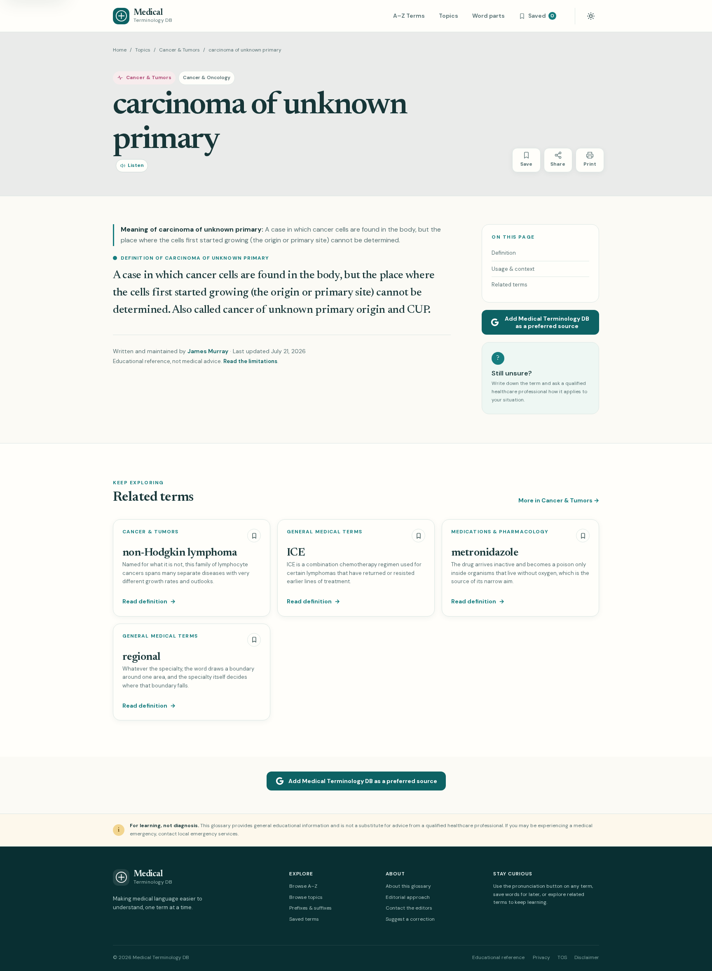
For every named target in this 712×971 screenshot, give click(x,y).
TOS (562, 957)
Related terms (509, 284)
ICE (295, 552)
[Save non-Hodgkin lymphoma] (254, 535)
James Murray (207, 351)
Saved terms (304, 919)
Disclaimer (586, 957)
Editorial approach (408, 897)
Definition (504, 252)
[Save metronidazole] (583, 535)
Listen (136, 165)
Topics (448, 15)
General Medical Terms (324, 532)
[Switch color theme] (591, 16)
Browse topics (306, 897)
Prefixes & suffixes (310, 908)
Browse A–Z (303, 886)
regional (141, 657)
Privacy (541, 957)
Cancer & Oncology (206, 77)
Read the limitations (250, 361)
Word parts (488, 15)
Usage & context (513, 268)
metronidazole (484, 552)
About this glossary (408, 886)
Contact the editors (409, 908)
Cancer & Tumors (179, 50)
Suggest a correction (410, 919)
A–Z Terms (409, 15)
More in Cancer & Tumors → (558, 500)
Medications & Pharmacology (499, 532)
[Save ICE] (418, 535)
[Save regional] (254, 640)
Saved (541, 15)
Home (119, 50)
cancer (201, 275)
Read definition (149, 601)
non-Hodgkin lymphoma (179, 552)
